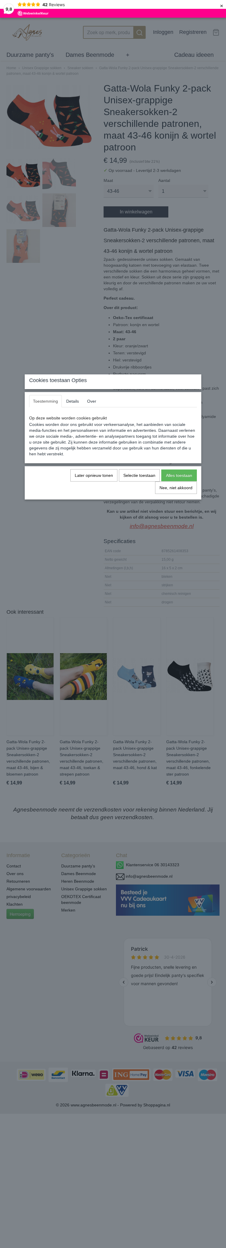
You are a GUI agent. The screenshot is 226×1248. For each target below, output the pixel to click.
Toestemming (45, 401)
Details (72, 401)
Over (91, 401)
